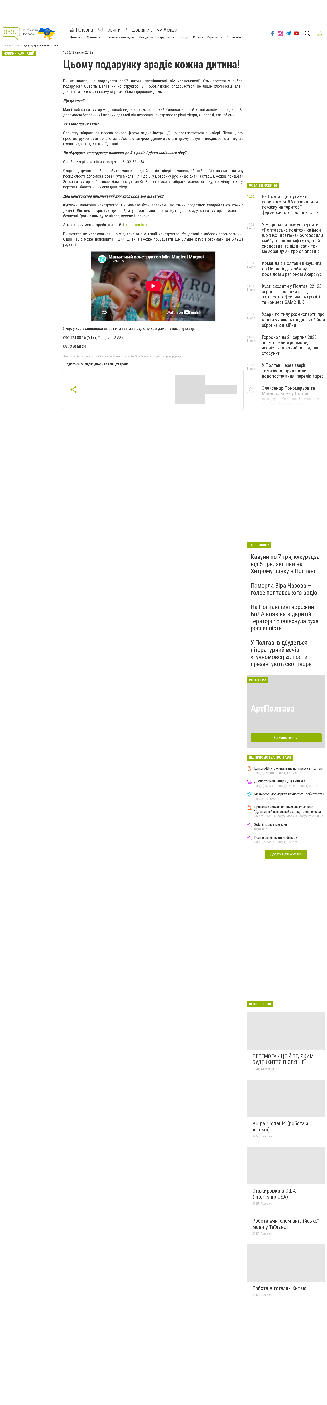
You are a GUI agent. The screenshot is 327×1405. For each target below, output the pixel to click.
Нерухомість (166, 37)
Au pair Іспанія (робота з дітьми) (280, 1126)
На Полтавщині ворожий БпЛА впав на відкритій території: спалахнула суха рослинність (285, 617)
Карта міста (214, 37)
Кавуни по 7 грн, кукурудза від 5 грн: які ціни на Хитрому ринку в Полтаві (285, 564)
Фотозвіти (93, 37)
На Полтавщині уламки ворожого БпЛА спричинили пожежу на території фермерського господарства (290, 204)
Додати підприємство (286, 854)
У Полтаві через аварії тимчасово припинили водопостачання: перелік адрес (293, 371)
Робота (198, 37)
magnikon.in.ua (137, 224)
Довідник (142, 30)
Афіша (170, 30)
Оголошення (235, 37)
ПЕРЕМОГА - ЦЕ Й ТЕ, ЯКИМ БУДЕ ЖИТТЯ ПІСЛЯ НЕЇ (283, 1059)
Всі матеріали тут (286, 738)
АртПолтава (272, 708)
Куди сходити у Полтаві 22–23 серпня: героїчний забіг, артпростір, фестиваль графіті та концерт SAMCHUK (291, 294)
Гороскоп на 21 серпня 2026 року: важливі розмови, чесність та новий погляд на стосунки (290, 345)
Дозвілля (76, 37)
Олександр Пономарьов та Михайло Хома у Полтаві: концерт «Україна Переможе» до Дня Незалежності (291, 396)
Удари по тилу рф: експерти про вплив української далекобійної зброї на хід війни (293, 320)
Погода (184, 37)
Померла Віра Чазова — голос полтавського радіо (284, 589)
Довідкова (146, 37)
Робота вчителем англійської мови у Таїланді (285, 1224)
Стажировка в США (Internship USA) (274, 1194)
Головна (84, 30)
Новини (113, 30)
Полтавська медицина (120, 37)
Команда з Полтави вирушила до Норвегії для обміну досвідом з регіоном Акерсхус (292, 269)
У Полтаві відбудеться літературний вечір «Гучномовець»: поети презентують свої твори (281, 653)
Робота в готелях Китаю (279, 1288)
